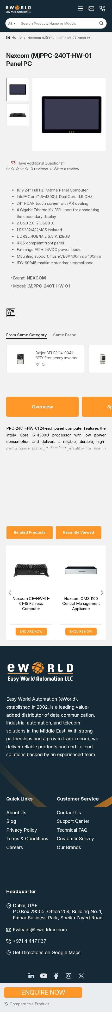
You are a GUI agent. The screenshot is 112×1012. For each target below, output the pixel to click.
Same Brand (65, 334)
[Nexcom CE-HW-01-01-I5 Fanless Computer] (31, 570)
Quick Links (19, 799)
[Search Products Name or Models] (101, 23)
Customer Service (78, 799)
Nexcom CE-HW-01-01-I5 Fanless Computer (31, 603)
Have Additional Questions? (40, 163)
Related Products (30, 532)
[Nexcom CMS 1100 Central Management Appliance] (81, 570)
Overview (42, 406)
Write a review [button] (66, 168)
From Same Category (26, 334)
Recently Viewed (78, 532)
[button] (26, 1004)
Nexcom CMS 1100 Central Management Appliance (81, 603)
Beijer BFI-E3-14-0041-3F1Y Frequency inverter (57, 355)
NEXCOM (36, 278)
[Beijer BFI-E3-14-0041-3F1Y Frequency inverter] (20, 359)
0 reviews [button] (39, 168)
